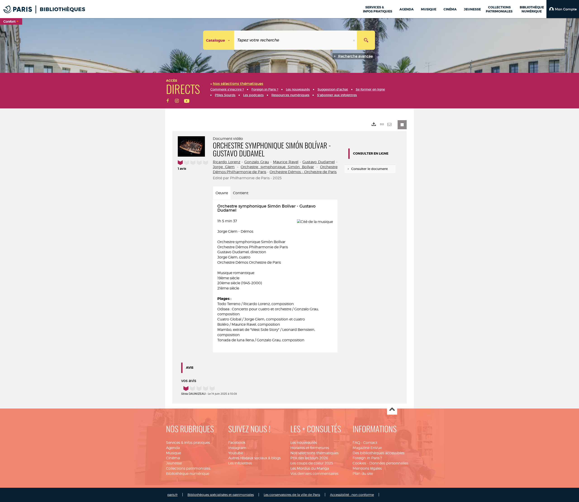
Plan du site (363, 473)
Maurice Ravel (285, 162)
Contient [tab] (240, 193)
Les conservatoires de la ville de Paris (292, 495)
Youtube (235, 453)
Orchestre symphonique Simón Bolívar (277, 167)
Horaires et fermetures (309, 448)
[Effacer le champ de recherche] (354, 40)
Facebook (236, 442)
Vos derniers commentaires (314, 473)
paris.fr (172, 495)
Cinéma (173, 458)
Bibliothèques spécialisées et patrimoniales (220, 495)
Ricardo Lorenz (226, 162)
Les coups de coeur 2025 (311, 463)
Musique (173, 453)
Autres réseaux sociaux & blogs (254, 458)
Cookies (359, 463)
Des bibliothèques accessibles (378, 453)
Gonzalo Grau (256, 162)
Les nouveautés (303, 442)
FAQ (356, 442)
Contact (370, 442)
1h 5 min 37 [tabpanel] (268, 273)
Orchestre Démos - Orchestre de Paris (303, 172)
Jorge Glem (224, 167)
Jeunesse (174, 463)
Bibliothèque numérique (187, 473)
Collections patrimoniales (188, 468)
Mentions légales (367, 468)
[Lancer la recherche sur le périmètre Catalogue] (366, 40)
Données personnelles (388, 463)
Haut (392, 410)
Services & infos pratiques (188, 442)
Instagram (237, 448)
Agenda (173, 448)
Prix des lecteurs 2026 (309, 458)
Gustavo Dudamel (318, 162)
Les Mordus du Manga (309, 468)
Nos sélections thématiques (314, 453)
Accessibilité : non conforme (352, 495)
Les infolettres (240, 463)
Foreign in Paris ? (367, 458)
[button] (562, 9)
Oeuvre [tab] (222, 193)
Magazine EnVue (367, 448)
